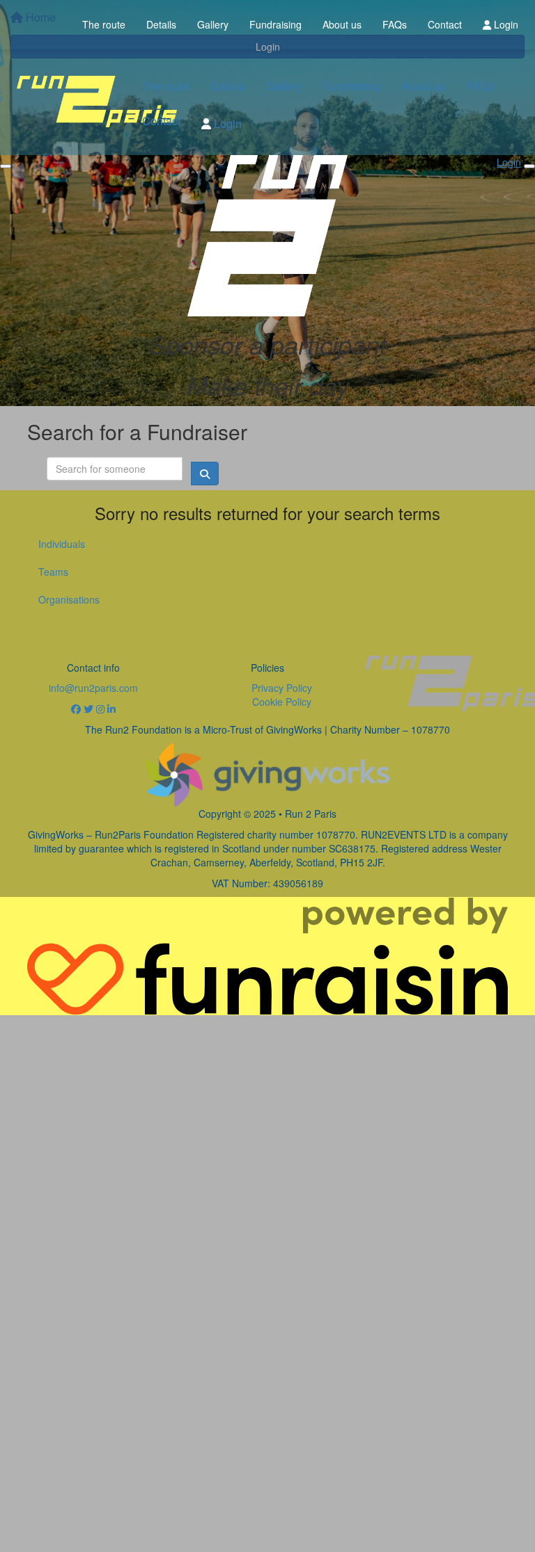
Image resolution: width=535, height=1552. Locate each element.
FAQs (394, 24)
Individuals (61, 544)
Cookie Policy (281, 702)
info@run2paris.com (93, 688)
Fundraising (275, 24)
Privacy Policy (281, 688)
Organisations (69, 599)
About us (342, 24)
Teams (53, 572)
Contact (445, 24)
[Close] (529, 166)
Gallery (212, 24)
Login (504, 24)
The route (103, 24)
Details (161, 24)
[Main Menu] (5, 166)
